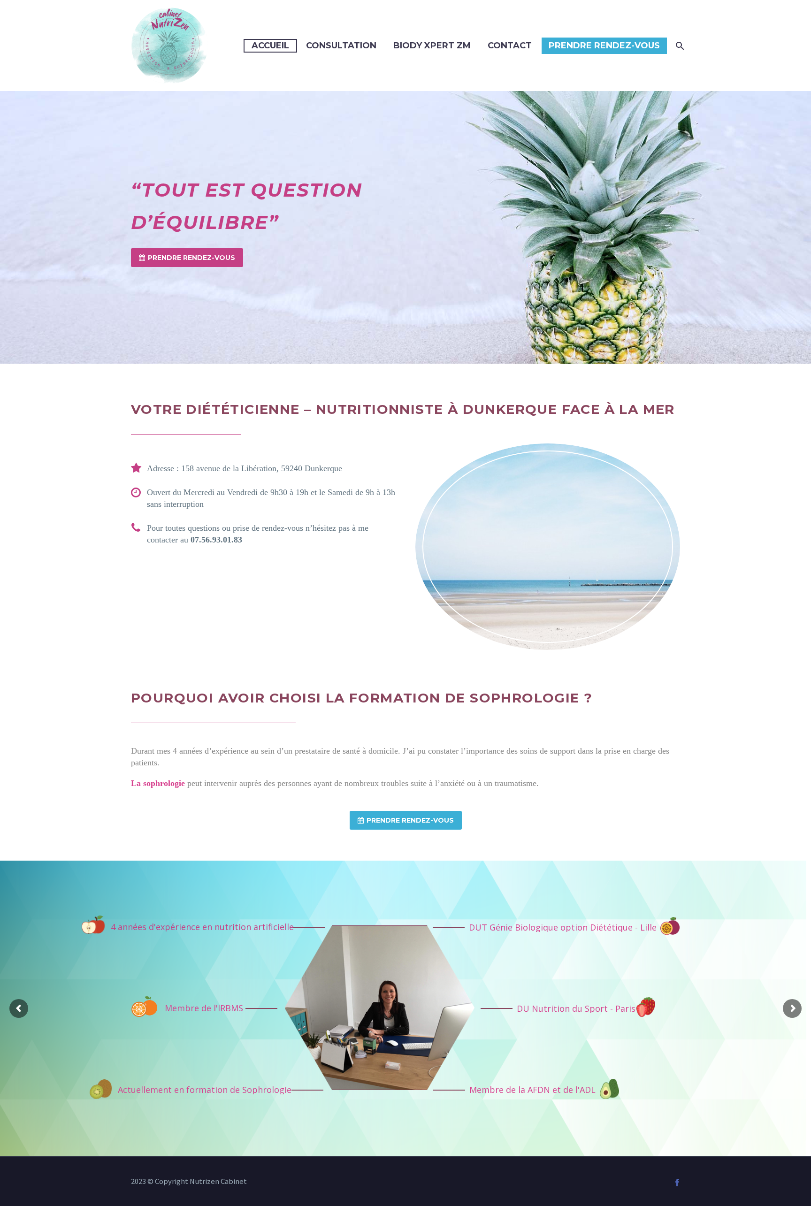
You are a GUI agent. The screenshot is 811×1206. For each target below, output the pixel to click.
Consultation (341, 45)
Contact (510, 45)
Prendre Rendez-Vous (604, 45)
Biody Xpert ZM (432, 45)
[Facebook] (677, 1182)
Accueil (270, 45)
